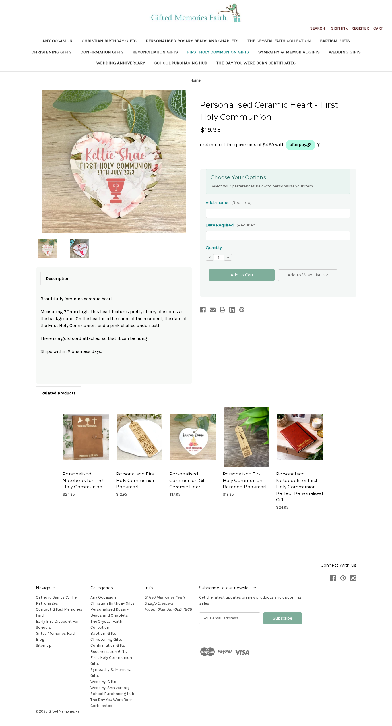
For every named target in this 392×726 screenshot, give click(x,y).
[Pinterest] (242, 310)
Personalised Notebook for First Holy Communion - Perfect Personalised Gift (299, 486)
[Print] (222, 310)
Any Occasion (57, 40)
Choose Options (86, 437)
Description (57, 278)
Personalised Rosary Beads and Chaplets (192, 40)
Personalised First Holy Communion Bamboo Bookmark (245, 480)
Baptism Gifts (335, 40)
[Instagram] (353, 578)
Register (360, 28)
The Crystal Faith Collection (279, 40)
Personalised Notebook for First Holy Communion (83, 480)
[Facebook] (203, 310)
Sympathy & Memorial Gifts (289, 52)
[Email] (213, 310)
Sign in (338, 28)
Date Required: (231, 225)
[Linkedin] (232, 310)
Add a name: (228, 202)
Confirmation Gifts (102, 52)
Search (317, 28)
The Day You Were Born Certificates (256, 62)
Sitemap (43, 645)
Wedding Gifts (345, 52)
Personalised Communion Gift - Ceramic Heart (189, 480)
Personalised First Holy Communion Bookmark (136, 480)
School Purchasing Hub (180, 62)
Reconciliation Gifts (155, 52)
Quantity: (214, 247)
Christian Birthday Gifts (109, 40)
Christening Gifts (51, 52)
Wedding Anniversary (120, 62)
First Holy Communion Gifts (218, 52)
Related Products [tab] (58, 393)
